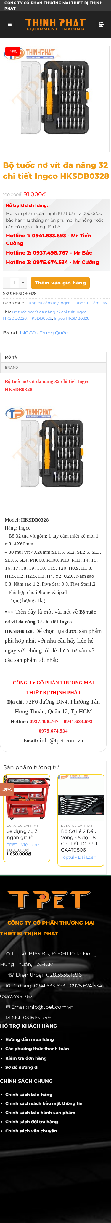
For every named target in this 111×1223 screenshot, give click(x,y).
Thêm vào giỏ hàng (60, 283)
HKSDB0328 (40, 318)
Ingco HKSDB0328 (71, 318)
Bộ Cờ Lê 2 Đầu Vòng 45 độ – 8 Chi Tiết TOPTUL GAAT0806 (80, 840)
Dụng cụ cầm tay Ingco (47, 303)
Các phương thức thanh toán (37, 1048)
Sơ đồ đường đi (21, 1067)
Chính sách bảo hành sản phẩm (40, 1112)
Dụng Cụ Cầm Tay (89, 303)
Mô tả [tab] (11, 357)
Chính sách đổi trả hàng (31, 1121)
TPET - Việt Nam (24, 844)
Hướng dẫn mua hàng (29, 1039)
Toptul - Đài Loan (78, 857)
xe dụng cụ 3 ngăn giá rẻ (22, 834)
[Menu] (10, 25)
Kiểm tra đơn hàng (26, 1058)
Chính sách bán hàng (28, 1094)
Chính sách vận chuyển (31, 1131)
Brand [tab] (11, 367)
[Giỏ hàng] (101, 25)
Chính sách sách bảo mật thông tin (44, 1103)
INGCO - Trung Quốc (44, 333)
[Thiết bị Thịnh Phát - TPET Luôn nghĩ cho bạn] (55, 24)
